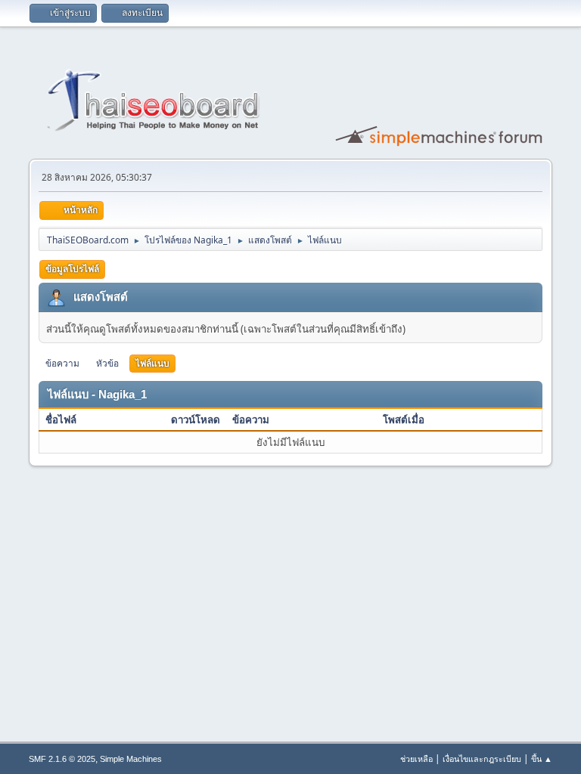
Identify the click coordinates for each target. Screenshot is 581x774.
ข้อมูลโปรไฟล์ (72, 268)
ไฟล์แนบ (152, 363)
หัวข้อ (107, 363)
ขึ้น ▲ (541, 758)
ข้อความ (62, 363)
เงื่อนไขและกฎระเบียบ (482, 758)
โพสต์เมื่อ (403, 419)
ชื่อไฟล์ (62, 419)
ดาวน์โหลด (195, 419)
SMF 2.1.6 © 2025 (62, 758)
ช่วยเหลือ (416, 758)
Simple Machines (131, 758)
